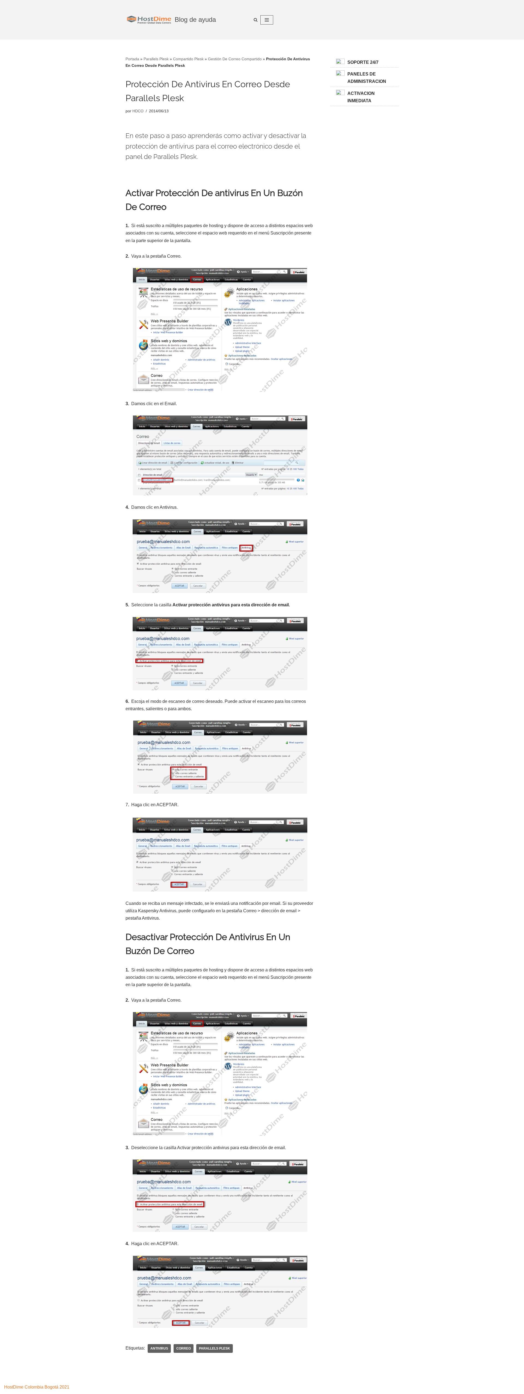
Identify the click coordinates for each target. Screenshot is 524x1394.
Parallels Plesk (156, 59)
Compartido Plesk (188, 59)
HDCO (138, 111)
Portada (132, 59)
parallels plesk (214, 1348)
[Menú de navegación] (266, 20)
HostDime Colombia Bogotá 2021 (36, 1387)
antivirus (159, 1348)
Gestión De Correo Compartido (235, 59)
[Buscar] (256, 20)
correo (183, 1348)
